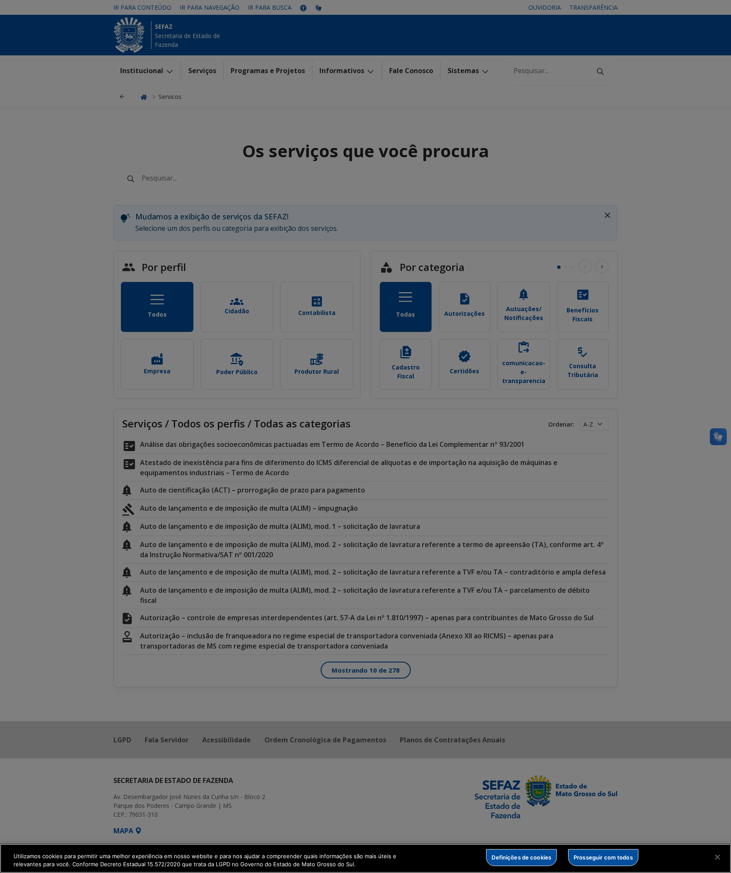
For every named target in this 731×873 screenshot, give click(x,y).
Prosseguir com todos (603, 857)
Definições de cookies (521, 857)
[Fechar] (717, 857)
